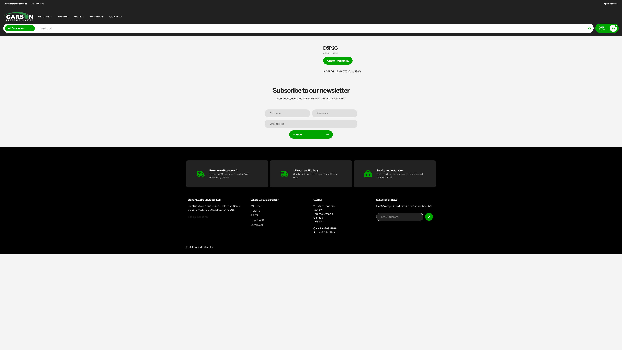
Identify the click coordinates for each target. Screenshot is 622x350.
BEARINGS (257, 220)
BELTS (254, 215)
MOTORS (256, 206)
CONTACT (257, 224)
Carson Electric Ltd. (203, 247)
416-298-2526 (37, 3)
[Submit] (429, 217)
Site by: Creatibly (198, 216)
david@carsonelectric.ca (16, 3)
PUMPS (255, 210)
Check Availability (338, 60)
